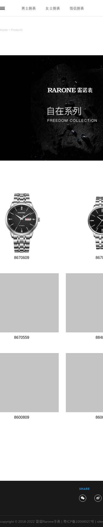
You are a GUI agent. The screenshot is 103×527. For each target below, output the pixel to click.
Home (4, 30)
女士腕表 (53, 8)
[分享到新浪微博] (98, 498)
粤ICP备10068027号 (78, 521)
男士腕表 (29, 8)
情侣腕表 (77, 8)
